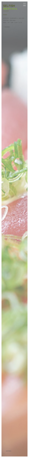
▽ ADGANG (6, 27)
